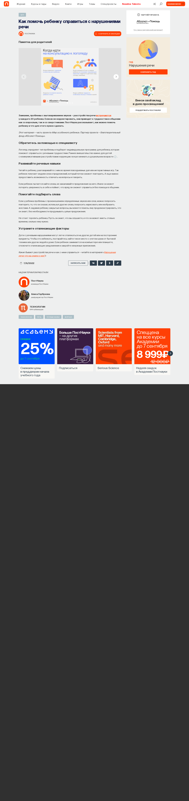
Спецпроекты (108, 3)
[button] (67, 103)
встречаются (103, 115)
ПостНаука (30, 33)
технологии (37, 306)
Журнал (21, 3)
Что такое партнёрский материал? (148, 30)
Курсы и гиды (38, 3)
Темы (92, 3)
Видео (55, 3)
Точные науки (53, 317)
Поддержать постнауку (148, 110)
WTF (22, 15)
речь (39, 317)
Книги (68, 3)
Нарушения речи (141, 65)
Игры (80, 3)
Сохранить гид (148, 72)
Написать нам (78, 263)
